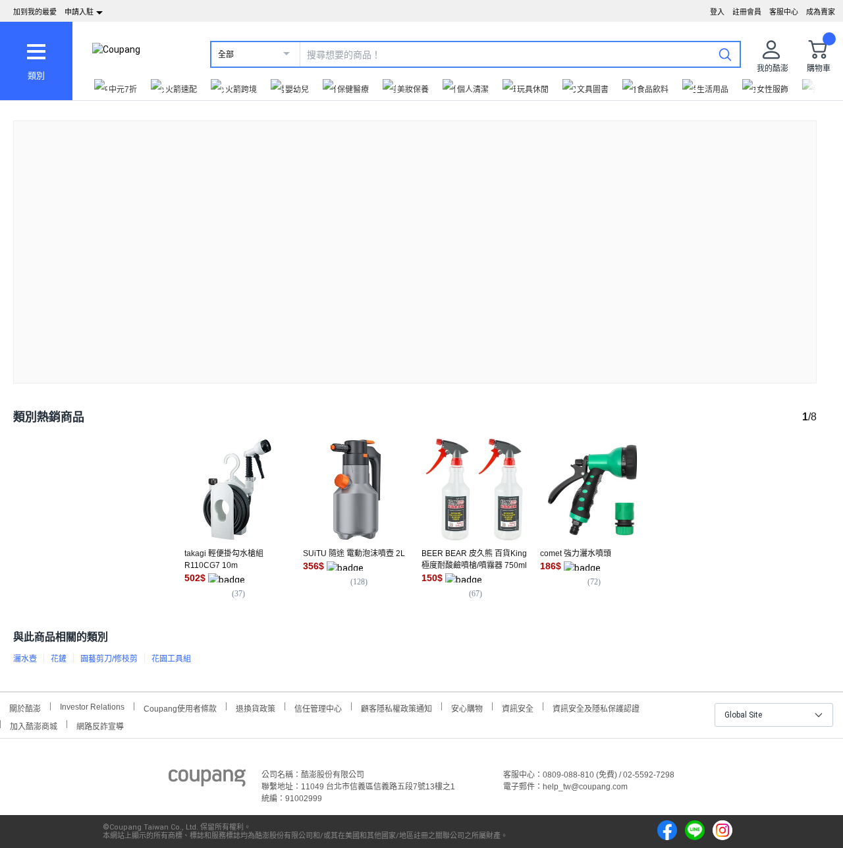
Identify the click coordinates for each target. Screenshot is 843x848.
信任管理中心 (318, 707)
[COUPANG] (207, 780)
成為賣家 (820, 12)
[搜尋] (725, 54)
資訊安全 (517, 707)
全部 (226, 54)
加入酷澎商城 (33, 725)
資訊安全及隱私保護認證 (596, 707)
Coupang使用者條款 (180, 707)
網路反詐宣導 (100, 725)
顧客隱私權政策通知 (396, 707)
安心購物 (467, 707)
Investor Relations (92, 706)
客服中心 (783, 12)
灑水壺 (25, 659)
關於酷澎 (25, 707)
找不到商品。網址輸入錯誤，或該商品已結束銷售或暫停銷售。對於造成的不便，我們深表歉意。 (414, 241)
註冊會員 (746, 12)
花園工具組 (171, 659)
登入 (717, 12)
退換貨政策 (255, 707)
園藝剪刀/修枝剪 (109, 659)
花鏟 (59, 659)
